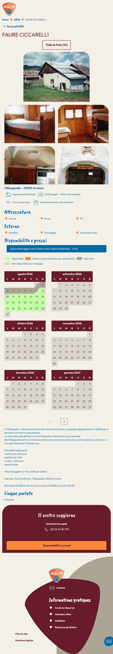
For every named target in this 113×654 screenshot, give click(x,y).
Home (5, 19)
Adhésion (60, 620)
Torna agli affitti (15, 26)
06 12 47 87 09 (59, 529)
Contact (60, 587)
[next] (64, 421)
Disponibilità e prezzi (57, 545)
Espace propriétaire (66, 627)
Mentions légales (24, 640)
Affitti (17, 19)
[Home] (9, 8)
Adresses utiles (63, 614)
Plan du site (21, 633)
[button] (56, 76)
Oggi (49, 421)
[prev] (57, 421)
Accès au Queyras (64, 607)
